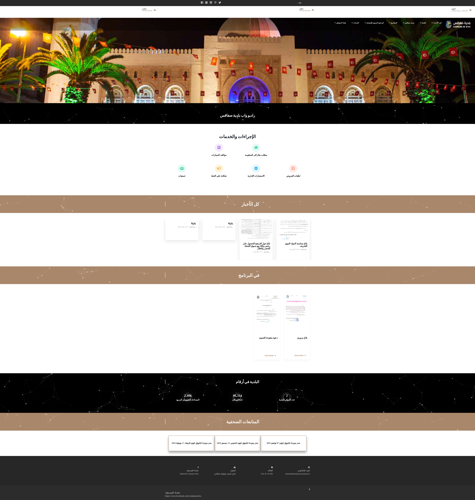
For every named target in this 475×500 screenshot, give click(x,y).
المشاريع (394, 23)
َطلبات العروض (293, 175)
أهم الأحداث (437, 23)
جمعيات (181, 175)
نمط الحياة (192, 227)
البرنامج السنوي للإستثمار (375, 23)
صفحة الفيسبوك (192, 470)
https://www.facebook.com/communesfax (183, 496)
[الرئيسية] (458, 24)
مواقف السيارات (219, 154)
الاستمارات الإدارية (256, 175)
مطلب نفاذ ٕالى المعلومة (256, 154)
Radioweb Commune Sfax (189, 474)
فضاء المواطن (341, 23)
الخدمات (356, 23)
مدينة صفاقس (409, 23)
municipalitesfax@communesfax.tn (139, 11)
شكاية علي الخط (219, 175)
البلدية (424, 23)
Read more (269, 356)
